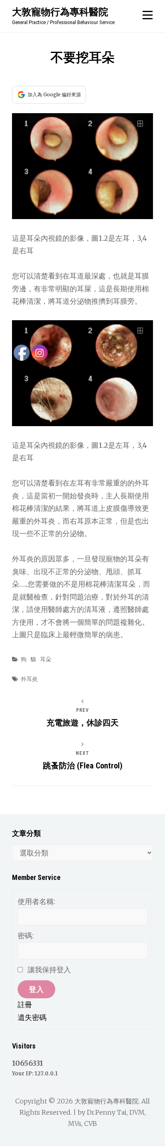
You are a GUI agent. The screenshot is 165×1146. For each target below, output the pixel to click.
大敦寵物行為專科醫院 (60, 11)
